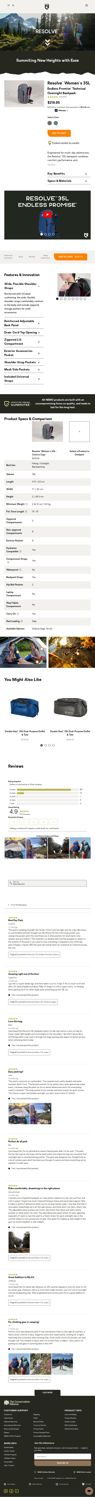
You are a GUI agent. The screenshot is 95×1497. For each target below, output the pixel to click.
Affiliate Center (10, 1458)
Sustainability (8, 1447)
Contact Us (8, 1414)
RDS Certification (71, 1425)
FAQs (35, 1418)
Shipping (36, 1414)
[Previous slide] (7, 93)
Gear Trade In (9, 1465)
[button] (41, 234)
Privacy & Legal (38, 1478)
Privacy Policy (38, 1429)
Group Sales (8, 1462)
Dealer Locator (70, 1422)
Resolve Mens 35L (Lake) (38, 1052)
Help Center (8, 1418)
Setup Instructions (45, 257)
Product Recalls (70, 1418)
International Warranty (12, 1425)
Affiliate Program (10, 1455)
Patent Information (71, 1429)
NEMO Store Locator (84, 1472)
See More (51, 165)
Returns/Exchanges (11, 1429)
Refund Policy (38, 1422)
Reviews (32, 257)
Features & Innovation (8, 257)
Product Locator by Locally (65, 143)
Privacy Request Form (41, 1432)
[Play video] (47, 215)
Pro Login (88, 1484)
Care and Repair (71, 1414)
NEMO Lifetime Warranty (46, 1472)
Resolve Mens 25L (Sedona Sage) (42, 1002)
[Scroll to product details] (48, 42)
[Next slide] (41, 93)
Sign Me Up (63, 1463)
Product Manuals (37, 1484)
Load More (48, 1393)
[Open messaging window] (89, 1491)
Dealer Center (9, 1451)
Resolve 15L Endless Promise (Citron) (43, 955)
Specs (21, 257)
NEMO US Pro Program (12, 1436)
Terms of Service (39, 1425)
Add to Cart (71, 257)
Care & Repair (11, 1484)
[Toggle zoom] (40, 103)
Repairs (6, 1432)
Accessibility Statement (41, 1436)
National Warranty (10, 1422)
